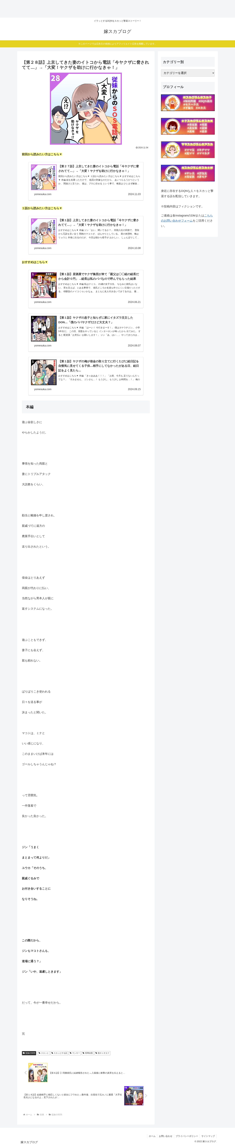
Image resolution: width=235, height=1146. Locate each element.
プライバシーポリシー (187, 1136)
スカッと (45, 1053)
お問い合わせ (165, 1136)
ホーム (152, 1136)
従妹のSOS (30, 1053)
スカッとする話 (60, 1053)
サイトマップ (208, 1136)
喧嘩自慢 (89, 1053)
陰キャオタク (103, 1053)
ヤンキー (76, 1053)
